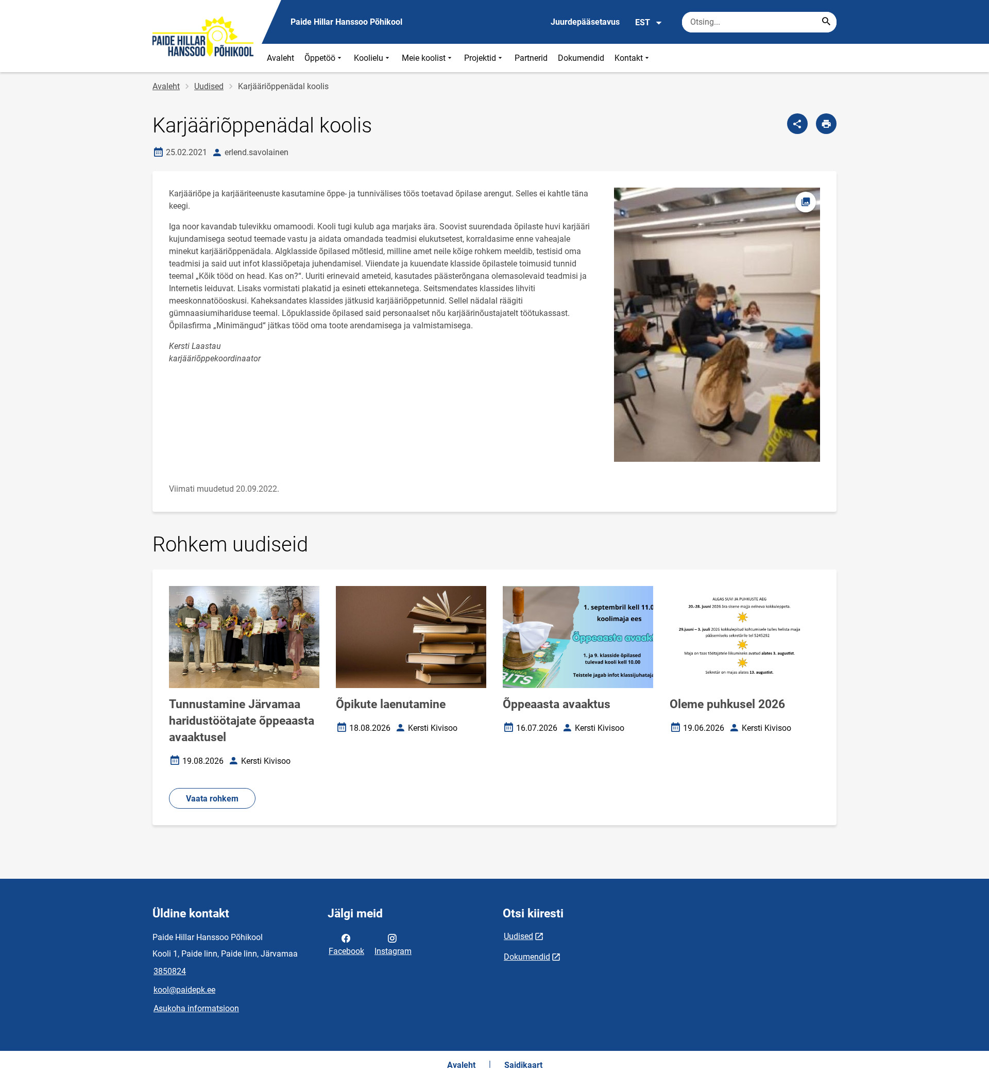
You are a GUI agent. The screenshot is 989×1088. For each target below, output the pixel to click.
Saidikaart (523, 1065)
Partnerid (531, 58)
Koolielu (368, 58)
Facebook (346, 951)
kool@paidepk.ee (184, 990)
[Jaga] (797, 123)
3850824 (170, 971)
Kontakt (629, 58)
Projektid (480, 58)
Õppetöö (319, 58)
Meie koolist (424, 58)
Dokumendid (581, 58)
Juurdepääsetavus (585, 22)
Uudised (209, 86)
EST (642, 22)
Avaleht (280, 58)
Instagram (393, 951)
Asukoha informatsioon (196, 1008)
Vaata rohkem (212, 799)
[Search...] (826, 22)
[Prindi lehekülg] (826, 123)
